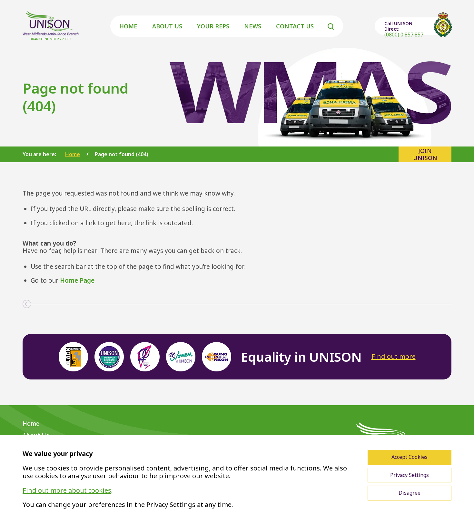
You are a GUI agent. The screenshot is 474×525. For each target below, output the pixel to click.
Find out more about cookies (67, 490)
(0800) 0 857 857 (403, 34)
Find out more (393, 356)
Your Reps (213, 26)
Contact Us (295, 26)
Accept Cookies (409, 456)
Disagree (409, 492)
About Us (167, 26)
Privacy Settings (409, 475)
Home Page (77, 280)
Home (128, 26)
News (252, 26)
